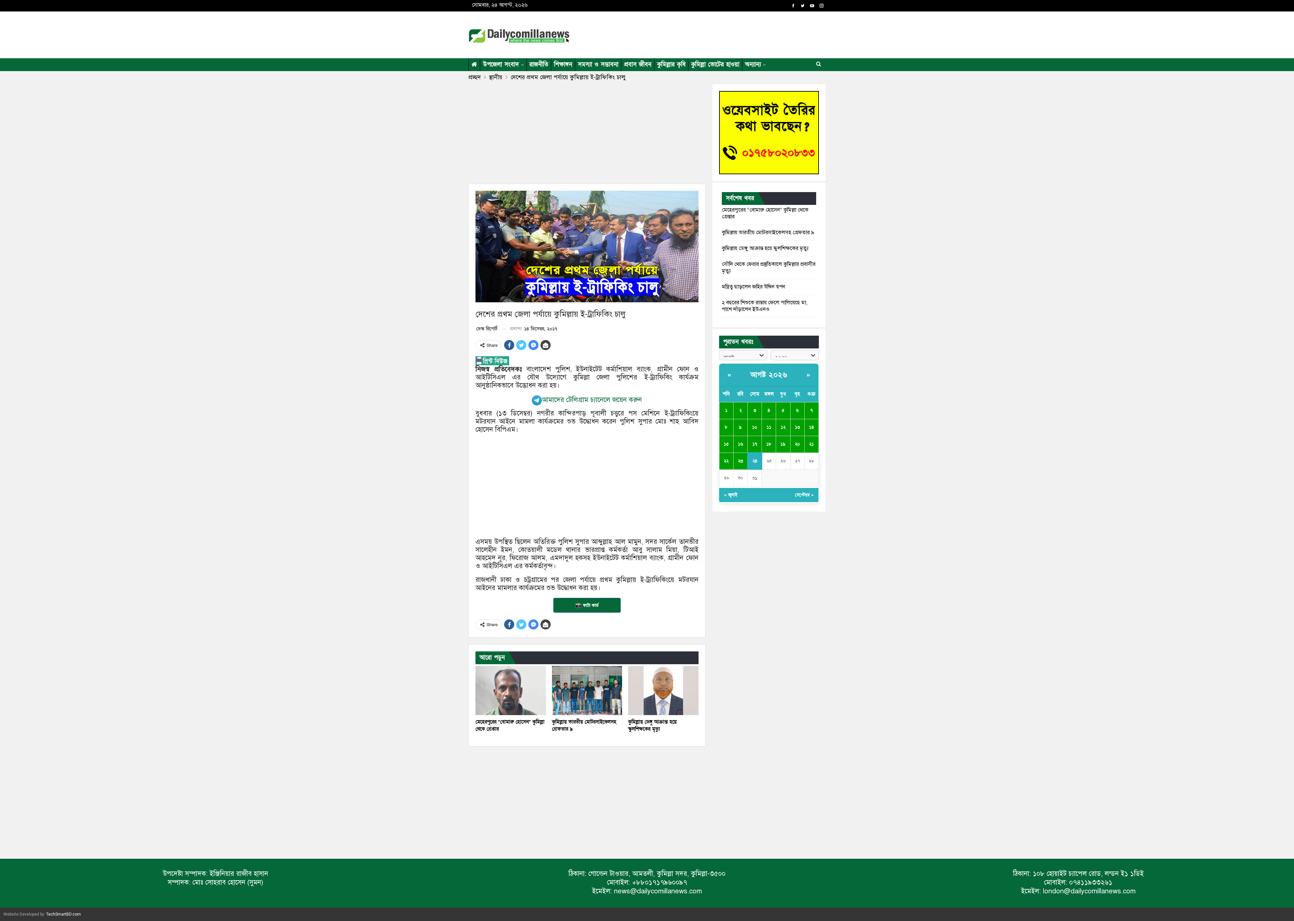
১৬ (740, 444)
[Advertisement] (712, 34)
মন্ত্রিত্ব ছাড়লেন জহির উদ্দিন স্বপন (753, 286)
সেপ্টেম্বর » (804, 495)
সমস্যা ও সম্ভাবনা (598, 64)
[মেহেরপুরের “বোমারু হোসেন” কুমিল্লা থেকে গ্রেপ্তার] (510, 690)
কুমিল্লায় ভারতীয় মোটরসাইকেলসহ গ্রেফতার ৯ (768, 232)
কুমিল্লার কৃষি (671, 64)
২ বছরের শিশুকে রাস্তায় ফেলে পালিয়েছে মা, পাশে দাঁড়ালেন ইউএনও (764, 306)
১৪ (811, 427)
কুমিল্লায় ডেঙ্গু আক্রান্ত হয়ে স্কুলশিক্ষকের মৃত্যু (765, 248)
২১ (811, 444)
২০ (797, 444)
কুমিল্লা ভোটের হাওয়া (715, 64)
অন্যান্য (753, 64)
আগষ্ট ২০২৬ (768, 375)
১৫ (726, 444)
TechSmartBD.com (63, 914)
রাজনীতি (538, 64)
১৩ (797, 427)
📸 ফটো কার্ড (586, 605)
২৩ (740, 461)
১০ (754, 427)
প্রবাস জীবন (637, 64)
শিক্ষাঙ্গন (563, 64)
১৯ (782, 444)
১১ (769, 427)
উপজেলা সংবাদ (501, 64)
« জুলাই (730, 495)
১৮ (768, 444)
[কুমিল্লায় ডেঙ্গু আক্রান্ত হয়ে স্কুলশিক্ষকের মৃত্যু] (663, 690)
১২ (783, 427)
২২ (726, 461)
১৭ (754, 444)
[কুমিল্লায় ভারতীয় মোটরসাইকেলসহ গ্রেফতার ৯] (587, 690)
